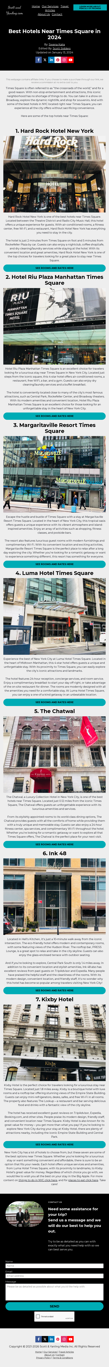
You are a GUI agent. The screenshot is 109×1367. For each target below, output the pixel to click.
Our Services (50, 6)
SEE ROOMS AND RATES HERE (54, 268)
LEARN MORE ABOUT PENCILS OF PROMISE (90, 7)
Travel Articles (66, 1352)
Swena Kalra (57, 44)
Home (36, 6)
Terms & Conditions (63, 1358)
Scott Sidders (62, 48)
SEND (54, 1306)
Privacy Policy (43, 1358)
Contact (57, 14)
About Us (44, 14)
